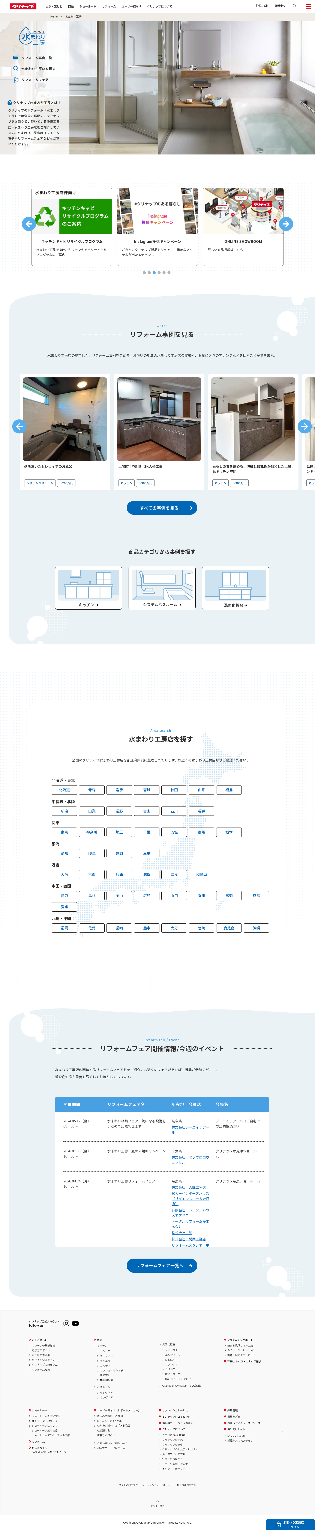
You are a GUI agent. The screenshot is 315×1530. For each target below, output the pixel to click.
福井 (201, 811)
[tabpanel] (71, 227)
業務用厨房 (106, 1380)
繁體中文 (280, 5)
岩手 (119, 789)
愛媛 (64, 906)
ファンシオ (171, 1364)
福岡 (64, 928)
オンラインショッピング (176, 1416)
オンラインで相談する (45, 1421)
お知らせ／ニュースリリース (243, 1423)
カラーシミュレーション (241, 1350)
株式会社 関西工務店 (189, 1238)
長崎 (119, 928)
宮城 (146, 789)
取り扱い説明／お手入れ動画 (113, 1425)
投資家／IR (233, 1416)
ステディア (106, 1356)
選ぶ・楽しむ (54, 6)
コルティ (105, 1365)
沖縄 (256, 928)
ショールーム (88, 6)
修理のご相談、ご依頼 (110, 1416)
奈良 (174, 874)
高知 (229, 895)
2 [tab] (149, 272)
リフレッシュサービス (175, 1410)
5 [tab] (164, 272)
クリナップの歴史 (172, 1444)
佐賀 (92, 928)
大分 (174, 928)
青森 (92, 789)
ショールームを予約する (46, 1416)
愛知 (64, 853)
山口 (174, 895)
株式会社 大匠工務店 (189, 1187)
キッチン (102, 1345)
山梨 (92, 811)
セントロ (105, 1351)
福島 (229, 789)
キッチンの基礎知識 (43, 1345)
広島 (146, 895)
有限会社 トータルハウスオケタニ (190, 1212)
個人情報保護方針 (186, 1484)
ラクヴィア (106, 1397)
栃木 (229, 832)
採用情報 (232, 1410)
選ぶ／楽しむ (39, 1339)
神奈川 (91, 832)
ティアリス (171, 1350)
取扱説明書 (103, 1430)
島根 (92, 895)
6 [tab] (169, 272)
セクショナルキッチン (113, 1370)
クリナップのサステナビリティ (180, 1449)
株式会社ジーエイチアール (190, 1129)
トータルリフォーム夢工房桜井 (190, 1224)
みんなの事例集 (41, 1355)
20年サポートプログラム (111, 1448)
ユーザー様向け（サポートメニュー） (119, 1410)
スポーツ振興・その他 (175, 1463)
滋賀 (146, 874)
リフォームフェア (35, 79)
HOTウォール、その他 (178, 1378)
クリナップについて (159, 6)
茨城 (174, 832)
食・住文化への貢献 (173, 1454)
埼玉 (119, 832)
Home (54, 16)
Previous (29, 224)
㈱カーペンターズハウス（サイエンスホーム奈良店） (190, 1198)
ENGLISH (262, 5)
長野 (119, 811)
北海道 (64, 789)
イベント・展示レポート (176, 1468)
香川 (201, 895)
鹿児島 (229, 928)
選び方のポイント (42, 1350)
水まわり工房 (49, 1449)
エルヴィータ (173, 1354)
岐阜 (92, 853)
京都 (92, 874)
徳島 (256, 895)
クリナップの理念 (172, 1439)
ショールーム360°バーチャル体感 (51, 1435)
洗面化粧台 (168, 1344)
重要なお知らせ (106, 1435)
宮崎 (201, 928)
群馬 (201, 832)
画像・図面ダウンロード (241, 1355)
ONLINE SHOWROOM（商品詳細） (182, 1385)
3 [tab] (154, 272)
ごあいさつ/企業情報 (174, 1435)
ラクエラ (105, 1360)
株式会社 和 (182, 1232)
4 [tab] (159, 272)
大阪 (64, 874)
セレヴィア (106, 1392)
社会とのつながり (172, 1459)
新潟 (64, 811)
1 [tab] (144, 272)
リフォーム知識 (41, 1369)
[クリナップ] (23, 8)
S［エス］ (171, 1359)
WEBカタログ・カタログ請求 (244, 1361)
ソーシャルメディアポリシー (157, 1484)
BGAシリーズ (172, 1374)
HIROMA (105, 1375)
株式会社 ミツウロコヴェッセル (190, 1160)
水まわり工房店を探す (38, 68)
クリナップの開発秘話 (45, 1364)
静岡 (119, 853)
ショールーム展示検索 (45, 1430)
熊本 (146, 928)
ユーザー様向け (131, 6)
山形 (201, 789)
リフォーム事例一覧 (36, 57)
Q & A (110, 1421)
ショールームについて (45, 1425)
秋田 (174, 789)
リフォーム (109, 6)
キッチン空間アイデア (44, 1360)
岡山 (119, 895)
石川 (174, 811)
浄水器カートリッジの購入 (177, 1423)
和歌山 (201, 874)
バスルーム (103, 1387)
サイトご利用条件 (128, 1484)
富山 (146, 811)
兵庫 (119, 874)
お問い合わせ (112, 1443)
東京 (64, 832)
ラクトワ (170, 1369)
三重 (146, 853)
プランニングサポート (240, 1339)
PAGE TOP (157, 1506)
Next (286, 224)
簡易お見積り (241, 1345)
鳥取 (64, 895)
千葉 (146, 832)
